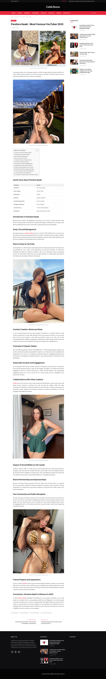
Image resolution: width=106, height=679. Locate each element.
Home (13, 13)
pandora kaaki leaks (34, 612)
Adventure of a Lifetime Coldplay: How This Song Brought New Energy (85, 71)
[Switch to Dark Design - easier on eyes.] (92, 13)
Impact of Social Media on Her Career (24, 167)
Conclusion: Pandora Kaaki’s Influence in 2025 (27, 174)
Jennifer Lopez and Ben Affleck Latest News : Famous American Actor (87, 36)
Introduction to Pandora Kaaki (22, 154)
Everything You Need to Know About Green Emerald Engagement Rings (86, 27)
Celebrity (27, 13)
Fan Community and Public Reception (25, 170)
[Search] (94, 13)
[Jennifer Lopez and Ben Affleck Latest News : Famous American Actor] (74, 36)
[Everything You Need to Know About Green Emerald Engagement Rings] (74, 27)
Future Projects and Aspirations (23, 172)
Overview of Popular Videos (22, 161)
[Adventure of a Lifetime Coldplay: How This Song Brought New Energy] (74, 71)
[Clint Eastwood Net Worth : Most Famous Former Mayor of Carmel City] (74, 62)
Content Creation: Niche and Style (23, 160)
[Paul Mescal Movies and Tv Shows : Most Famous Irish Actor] (74, 45)
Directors (51, 13)
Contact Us (66, 13)
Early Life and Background (21, 156)
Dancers (43, 13)
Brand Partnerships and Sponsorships (25, 169)
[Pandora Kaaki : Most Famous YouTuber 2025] (38, 48)
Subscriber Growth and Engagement (24, 163)
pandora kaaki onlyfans (46, 612)
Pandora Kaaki (15, 612)
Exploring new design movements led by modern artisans (81, 1)
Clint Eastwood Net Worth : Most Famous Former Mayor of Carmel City (87, 62)
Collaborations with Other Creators (23, 165)
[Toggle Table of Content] (36, 150)
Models (59, 13)
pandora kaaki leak (24, 612)
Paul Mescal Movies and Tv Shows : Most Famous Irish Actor (86, 45)
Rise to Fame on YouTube (21, 158)
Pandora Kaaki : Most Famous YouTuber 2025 (87, 53)
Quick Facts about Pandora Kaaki (23, 152)
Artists (20, 13)
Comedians (35, 13)
